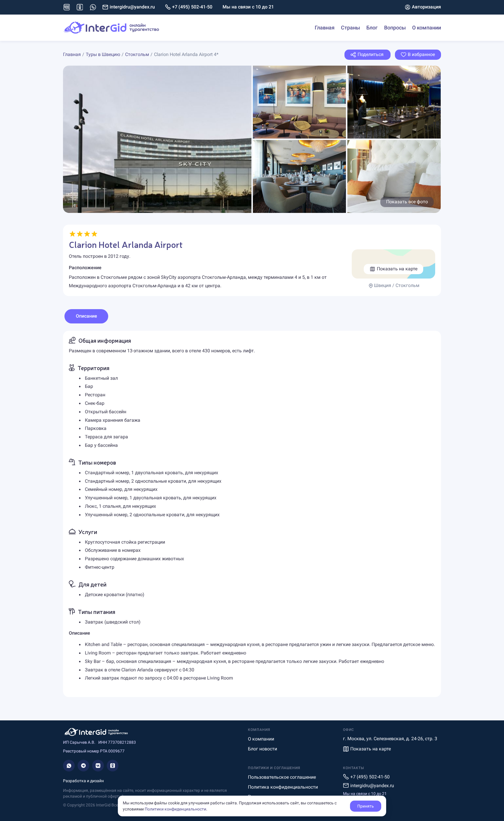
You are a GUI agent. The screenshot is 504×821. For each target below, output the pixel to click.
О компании (426, 27)
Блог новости (262, 749)
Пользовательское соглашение (282, 777)
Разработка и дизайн (83, 780)
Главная (325, 27)
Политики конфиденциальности (175, 809)
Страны (350, 27)
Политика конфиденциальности (283, 787)
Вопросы (395, 27)
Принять (365, 806)
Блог (372, 27)
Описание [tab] (86, 316)
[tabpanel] (252, 514)
